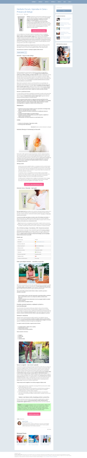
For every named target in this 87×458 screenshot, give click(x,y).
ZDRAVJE (40, 1)
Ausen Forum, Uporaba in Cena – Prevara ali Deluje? (33, 444)
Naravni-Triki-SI (30, 422)
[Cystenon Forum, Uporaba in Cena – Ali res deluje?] (22, 439)
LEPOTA (46, 1)
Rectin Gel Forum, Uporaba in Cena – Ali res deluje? (45, 444)
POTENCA (53, 1)
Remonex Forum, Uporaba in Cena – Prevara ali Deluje (65, 19)
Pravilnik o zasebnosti (53, 456)
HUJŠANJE (33, 1)
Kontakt (47, 456)
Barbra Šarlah (25, 421)
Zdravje (26, 14)
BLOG (65, 1)
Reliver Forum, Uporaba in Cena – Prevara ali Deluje (65, 28)
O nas (45, 456)
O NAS (69, 1)
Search (64, 10)
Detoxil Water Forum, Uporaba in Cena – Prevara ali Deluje (65, 33)
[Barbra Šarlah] (19, 424)
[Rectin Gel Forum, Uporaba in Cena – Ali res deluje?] (45, 439)
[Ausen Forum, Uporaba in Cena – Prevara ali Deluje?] (34, 439)
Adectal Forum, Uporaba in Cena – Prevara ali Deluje (65, 37)
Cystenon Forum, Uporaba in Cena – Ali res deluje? (22, 444)
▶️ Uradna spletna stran (39, 241)
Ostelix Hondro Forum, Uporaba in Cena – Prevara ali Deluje (65, 24)
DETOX (59, 1)
